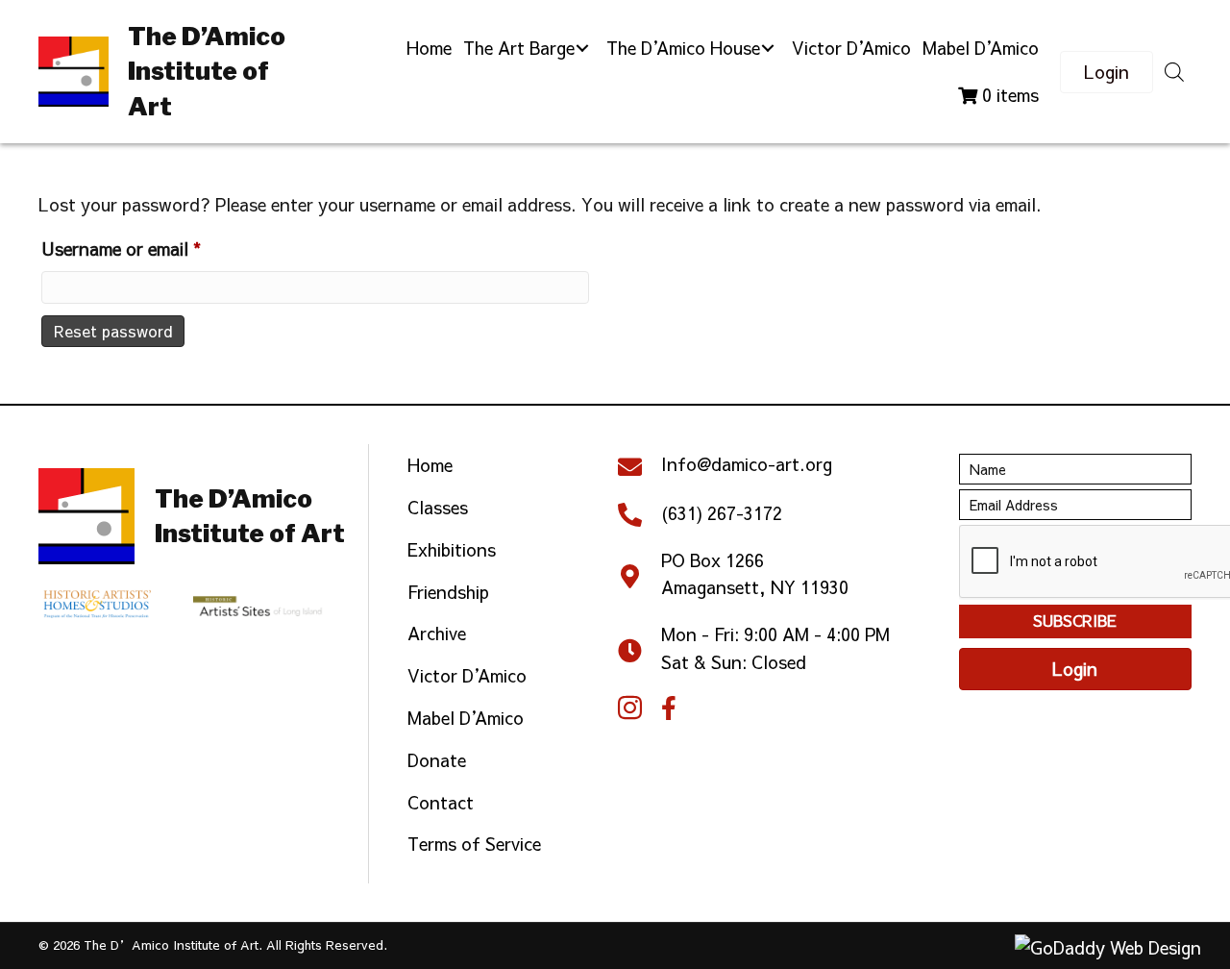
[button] (582, 48)
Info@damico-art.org (746, 464)
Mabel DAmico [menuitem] (465, 718)
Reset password (113, 330)
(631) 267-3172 (721, 513)
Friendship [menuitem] (448, 592)
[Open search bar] (1174, 71)
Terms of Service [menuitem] (474, 844)
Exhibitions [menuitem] (451, 549)
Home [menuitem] (430, 465)
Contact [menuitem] (440, 802)
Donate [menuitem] (436, 760)
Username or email (155, 248)
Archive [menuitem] (436, 633)
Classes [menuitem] (437, 507)
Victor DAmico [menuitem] (467, 675)
